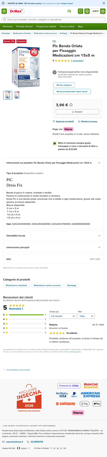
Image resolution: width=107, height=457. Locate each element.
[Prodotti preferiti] (80, 11)
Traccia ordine (67, 26)
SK (58, 448)
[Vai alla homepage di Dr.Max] (16, 11)
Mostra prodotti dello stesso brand (72, 91)
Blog (80, 26)
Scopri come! (67, 3)
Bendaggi (71, 285)
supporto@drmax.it (14, 441)
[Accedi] (87, 11)
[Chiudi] (103, 3)
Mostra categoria (64, 85)
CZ (54, 448)
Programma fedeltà (46, 26)
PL (61, 448)
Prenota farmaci (24, 26)
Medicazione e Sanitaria (16, 285)
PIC (54, 41)
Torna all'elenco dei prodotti (18, 370)
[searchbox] (53, 19)
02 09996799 (37, 441)
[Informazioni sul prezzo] (71, 105)
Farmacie (8, 26)
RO (65, 448)
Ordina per (54, 311)
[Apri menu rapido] (4, 11)
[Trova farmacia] (69, 11)
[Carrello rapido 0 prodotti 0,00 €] (102, 11)
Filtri (80, 311)
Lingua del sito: (9, 448)
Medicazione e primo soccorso (47, 285)
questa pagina (74, 352)
